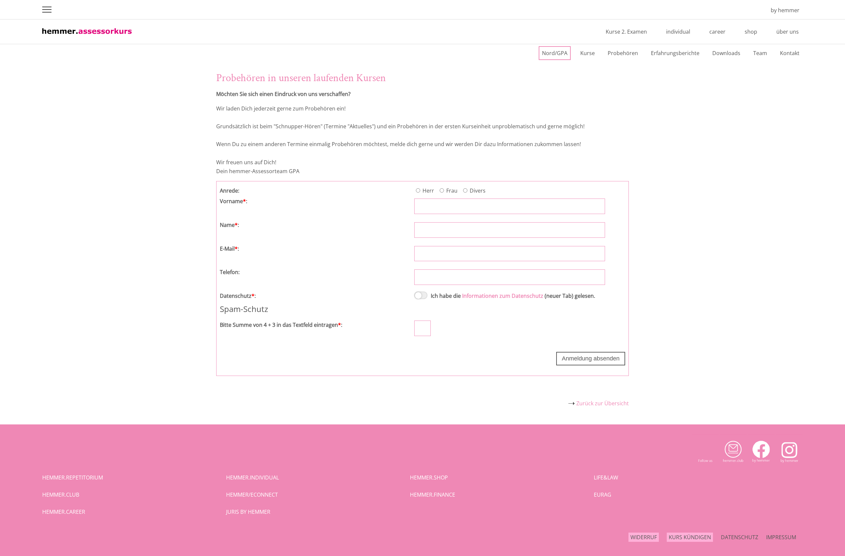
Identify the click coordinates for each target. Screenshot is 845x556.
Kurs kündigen (690, 537)
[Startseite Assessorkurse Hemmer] (756, 10)
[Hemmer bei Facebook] (761, 465)
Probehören (623, 53)
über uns (787, 31)
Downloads (726, 53)
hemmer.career (63, 511)
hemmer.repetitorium (72, 477)
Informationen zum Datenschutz (502, 295)
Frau (452, 190)
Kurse (587, 53)
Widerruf (643, 537)
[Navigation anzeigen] (46, 10)
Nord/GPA (554, 53)
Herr (429, 190)
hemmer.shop (429, 477)
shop (751, 31)
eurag (602, 494)
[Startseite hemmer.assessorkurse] (87, 36)
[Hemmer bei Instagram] (789, 465)
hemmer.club (60, 494)
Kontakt (789, 53)
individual (678, 31)
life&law (606, 477)
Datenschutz (739, 537)
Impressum (781, 537)
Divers (478, 190)
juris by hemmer (248, 511)
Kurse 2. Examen (626, 31)
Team (760, 53)
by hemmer (785, 10)
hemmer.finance (432, 494)
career (717, 31)
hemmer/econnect (252, 494)
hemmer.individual (252, 477)
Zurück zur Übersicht (602, 403)
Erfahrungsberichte (675, 53)
